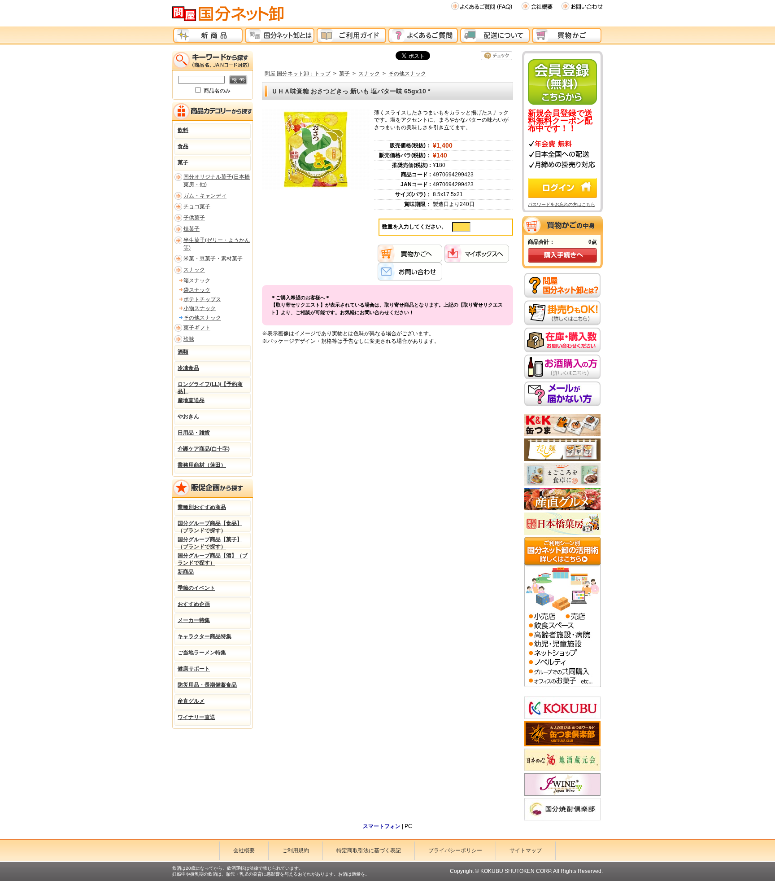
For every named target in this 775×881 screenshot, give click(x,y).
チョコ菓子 (196, 206)
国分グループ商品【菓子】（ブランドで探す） (210, 542)
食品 (183, 146)
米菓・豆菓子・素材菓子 (213, 258)
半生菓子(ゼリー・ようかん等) (216, 244)
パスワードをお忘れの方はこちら (561, 204)
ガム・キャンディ (204, 196)
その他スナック (407, 73)
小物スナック (199, 308)
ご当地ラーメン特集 (202, 652)
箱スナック (196, 280)
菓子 (344, 73)
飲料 (183, 130)
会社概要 (244, 850)
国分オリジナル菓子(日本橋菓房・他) (216, 181)
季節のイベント (196, 588)
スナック (369, 73)
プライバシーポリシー (455, 850)
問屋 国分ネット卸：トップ (298, 73)
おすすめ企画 (194, 604)
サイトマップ (525, 850)
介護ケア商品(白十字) (204, 449)
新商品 (186, 572)
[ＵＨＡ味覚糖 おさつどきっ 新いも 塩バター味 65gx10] (316, 149)
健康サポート (194, 669)
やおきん (188, 416)
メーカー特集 (194, 620)
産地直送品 (191, 400)
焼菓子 (191, 229)
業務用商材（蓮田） (202, 465)
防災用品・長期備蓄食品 (207, 685)
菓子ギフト (196, 327)
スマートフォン (382, 826)
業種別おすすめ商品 (202, 507)
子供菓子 (194, 218)
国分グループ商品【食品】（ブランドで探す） (210, 526)
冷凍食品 (188, 368)
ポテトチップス (202, 299)
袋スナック (196, 290)
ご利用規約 (295, 850)
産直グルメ (191, 701)
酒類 (183, 352)
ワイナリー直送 (196, 717)
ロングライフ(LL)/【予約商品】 (210, 387)
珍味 (188, 339)
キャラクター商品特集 (204, 636)
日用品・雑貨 (194, 433)
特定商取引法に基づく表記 (368, 850)
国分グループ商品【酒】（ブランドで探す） (213, 558)
